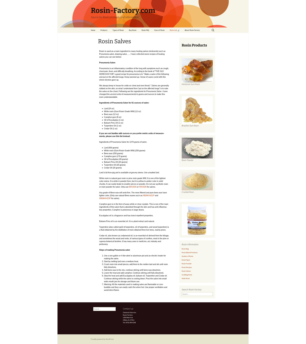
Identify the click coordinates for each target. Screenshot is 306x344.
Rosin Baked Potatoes (190, 252)
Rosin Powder (187, 264)
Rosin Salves (186, 271)
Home (93, 30)
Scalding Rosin (187, 275)
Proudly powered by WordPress (102, 339)
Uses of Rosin (159, 30)
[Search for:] (213, 30)
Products (103, 30)
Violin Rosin (186, 278)
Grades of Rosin (187, 256)
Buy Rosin (132, 30)
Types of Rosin (118, 30)
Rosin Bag (185, 249)
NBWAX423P (105, 198)
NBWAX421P (148, 195)
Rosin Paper (186, 260)
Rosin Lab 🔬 (175, 30)
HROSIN (143, 187)
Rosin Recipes (187, 267)
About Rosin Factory (192, 30)
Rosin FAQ (145, 30)
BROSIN (133, 187)
